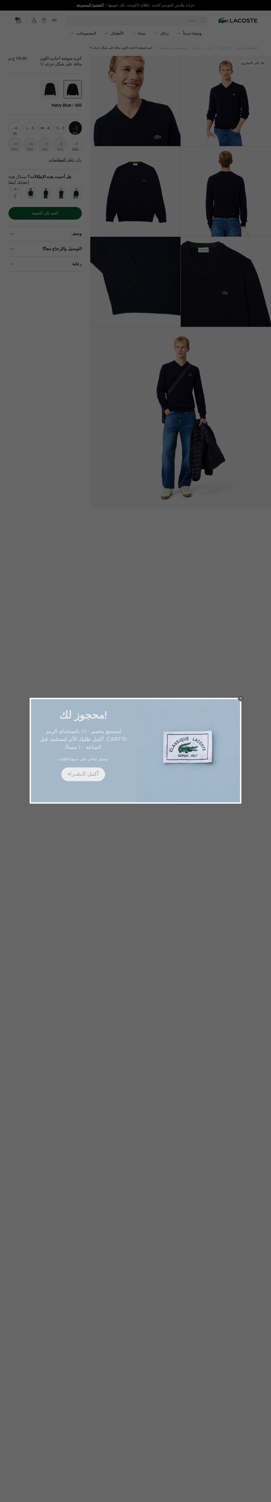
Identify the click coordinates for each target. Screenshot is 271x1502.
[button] (241, 698)
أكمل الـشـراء (83, 774)
